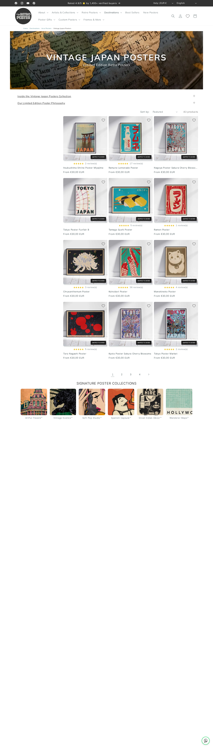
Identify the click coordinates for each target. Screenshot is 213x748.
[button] (43, 12)
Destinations (35, 28)
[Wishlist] (187, 16)
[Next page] (148, 374)
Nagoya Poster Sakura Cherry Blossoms (176, 168)
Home (25, 28)
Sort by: (144, 111)
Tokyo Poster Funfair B (76, 229)
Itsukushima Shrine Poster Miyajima (83, 168)
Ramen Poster (162, 229)
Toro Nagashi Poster (74, 353)
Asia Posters (46, 28)
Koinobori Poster (118, 291)
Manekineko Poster (165, 291)
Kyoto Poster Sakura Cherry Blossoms (130, 353)
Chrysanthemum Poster (76, 291)
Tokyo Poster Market (165, 353)
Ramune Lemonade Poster (123, 168)
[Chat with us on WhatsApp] (206, 741)
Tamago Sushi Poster (120, 229)
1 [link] (113, 374)
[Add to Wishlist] (103, 120)
